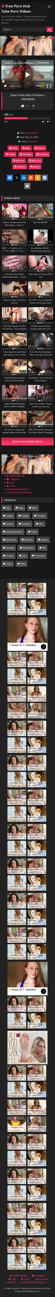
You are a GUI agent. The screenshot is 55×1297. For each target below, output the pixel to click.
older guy (20, 160)
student (36, 166)
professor (21, 166)
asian (27, 148)
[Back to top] (47, 1289)
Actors (12, 486)
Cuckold (9, 524)
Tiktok (22, 564)
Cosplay (24, 516)
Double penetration (14, 531)
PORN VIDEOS (16, 476)
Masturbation (28, 548)
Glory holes (11, 540)
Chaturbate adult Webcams (19, 492)
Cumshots (26, 524)
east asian (26, 154)
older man (36, 160)
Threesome (40, 555)
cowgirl (11, 154)
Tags (12, 483)
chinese (41, 148)
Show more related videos (27, 441)
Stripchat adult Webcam (18, 489)
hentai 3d (28, 540)
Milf (43, 548)
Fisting (34, 531)
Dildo (41, 524)
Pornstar (9, 555)
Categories (14, 479)
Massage (10, 548)
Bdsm (34, 508)
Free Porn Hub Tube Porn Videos (16, 9)
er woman (43, 154)
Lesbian (44, 540)
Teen (24, 555)
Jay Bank (32, 141)
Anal (8, 508)
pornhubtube (32, 133)
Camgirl (9, 516)
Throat (9, 564)
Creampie (41, 516)
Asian (14, 148)
